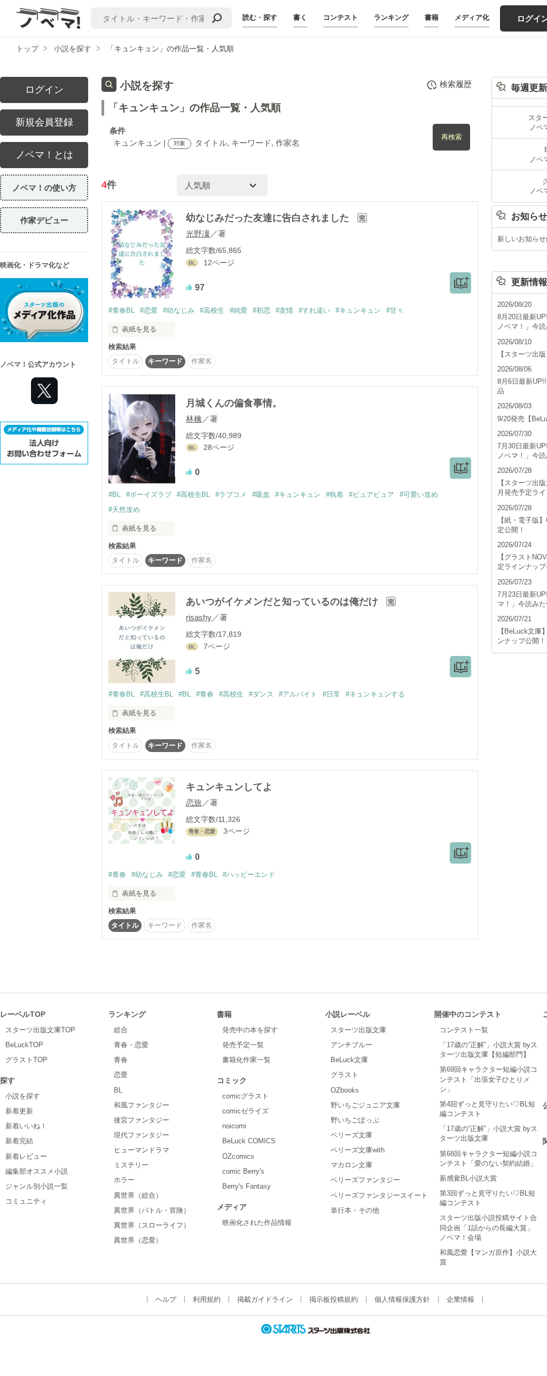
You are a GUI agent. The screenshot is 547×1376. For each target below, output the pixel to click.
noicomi (234, 1126)
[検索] (217, 18)
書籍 (432, 17)
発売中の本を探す (250, 1030)
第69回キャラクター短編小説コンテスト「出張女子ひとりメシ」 (488, 1079)
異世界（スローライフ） (152, 1225)
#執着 (334, 495)
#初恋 (261, 310)
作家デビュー (44, 220)
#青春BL (121, 310)
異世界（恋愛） (138, 1240)
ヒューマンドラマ (141, 1150)
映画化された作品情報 (257, 1223)
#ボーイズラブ (148, 495)
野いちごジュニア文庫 (365, 1105)
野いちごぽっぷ (355, 1120)
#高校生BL (193, 495)
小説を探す (22, 1096)
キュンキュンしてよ (229, 786)
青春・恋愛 (131, 1045)
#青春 (205, 694)
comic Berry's (243, 1171)
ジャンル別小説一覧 (36, 1186)
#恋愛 (149, 310)
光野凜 (198, 233)
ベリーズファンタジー (365, 1180)
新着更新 (19, 1111)
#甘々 (395, 310)
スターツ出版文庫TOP (40, 1030)
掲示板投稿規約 (333, 1299)
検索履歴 (456, 84)
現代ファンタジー (141, 1135)
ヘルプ (165, 1299)
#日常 (331, 694)
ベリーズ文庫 (351, 1135)
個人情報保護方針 (402, 1299)
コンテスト (340, 17)
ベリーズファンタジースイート (379, 1195)
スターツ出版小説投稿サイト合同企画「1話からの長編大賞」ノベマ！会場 (488, 1227)
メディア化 (472, 17)
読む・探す (260, 17)
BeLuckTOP (24, 1045)
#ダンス (261, 694)
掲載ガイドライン (265, 1299)
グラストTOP (26, 1060)
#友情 (284, 310)
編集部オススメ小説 (36, 1171)
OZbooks (345, 1090)
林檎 (194, 418)
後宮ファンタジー (141, 1120)
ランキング (391, 17)
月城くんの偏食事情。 (234, 403)
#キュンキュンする (375, 694)
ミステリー (131, 1165)
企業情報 (460, 1299)
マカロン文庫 (351, 1165)
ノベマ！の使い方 (44, 187)
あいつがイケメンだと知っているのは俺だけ (283, 601)
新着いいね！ (26, 1126)
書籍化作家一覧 (246, 1060)
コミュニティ (26, 1201)
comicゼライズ (245, 1111)
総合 (121, 1030)
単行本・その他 (355, 1210)
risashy (199, 617)
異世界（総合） (138, 1195)
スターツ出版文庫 (358, 1030)
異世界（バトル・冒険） (152, 1210)
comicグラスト (245, 1096)
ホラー (124, 1180)
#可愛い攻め (419, 495)
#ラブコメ (231, 495)
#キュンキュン (358, 310)
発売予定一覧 (243, 1045)
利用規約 (207, 1299)
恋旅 (194, 802)
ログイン (44, 89)
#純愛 (238, 310)
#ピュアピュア (371, 495)
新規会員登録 (44, 122)
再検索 (451, 137)
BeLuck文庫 (349, 1060)
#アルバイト (298, 694)
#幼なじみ (178, 310)
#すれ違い (314, 310)
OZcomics (238, 1156)
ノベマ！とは (44, 154)
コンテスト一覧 (464, 1030)
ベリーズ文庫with (358, 1150)
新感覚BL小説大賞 (468, 1178)
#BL (114, 495)
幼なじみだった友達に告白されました (269, 217)
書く (300, 17)
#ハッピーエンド (249, 875)
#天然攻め (124, 509)
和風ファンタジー (141, 1105)
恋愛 (121, 1075)
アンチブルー (351, 1045)
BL (118, 1090)
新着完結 (19, 1141)
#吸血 (261, 495)
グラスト (344, 1075)
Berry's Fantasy (246, 1186)
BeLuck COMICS (249, 1141)
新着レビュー (26, 1156)
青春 (121, 1060)
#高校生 (212, 310)
